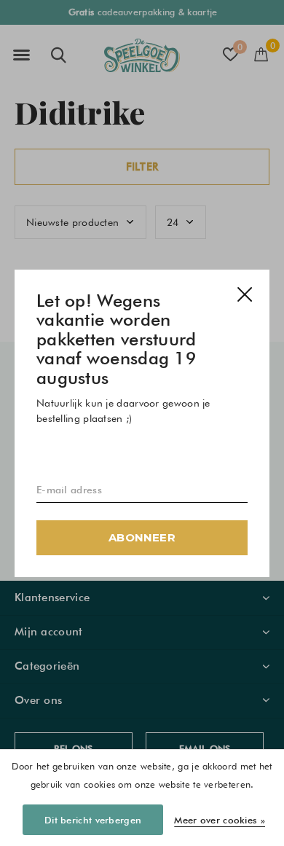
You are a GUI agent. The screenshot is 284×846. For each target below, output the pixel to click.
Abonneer (142, 537)
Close (244, 294)
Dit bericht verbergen (92, 820)
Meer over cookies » (219, 820)
